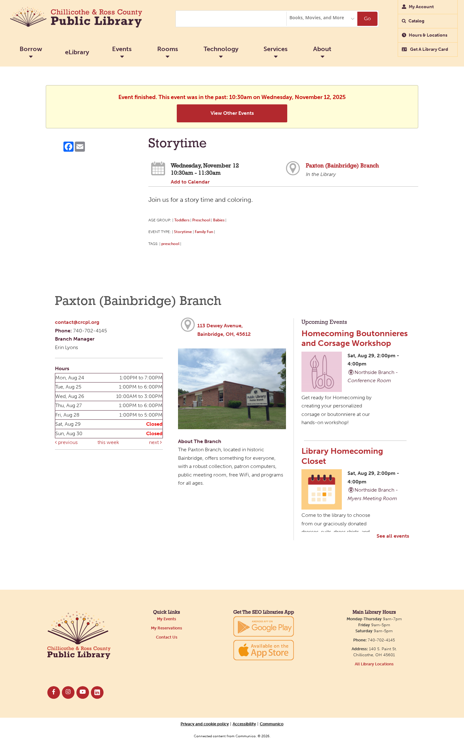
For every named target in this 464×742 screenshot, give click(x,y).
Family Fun (204, 231)
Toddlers (181, 220)
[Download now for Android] (263, 626)
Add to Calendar (190, 182)
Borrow (31, 49)
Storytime (183, 231)
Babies (218, 220)
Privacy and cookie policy (205, 723)
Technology (221, 49)
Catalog (416, 21)
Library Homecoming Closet (342, 456)
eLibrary (77, 52)
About (322, 49)
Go (367, 18)
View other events (232, 113)
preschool (170, 243)
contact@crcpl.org (77, 322)
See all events (393, 536)
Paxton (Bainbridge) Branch (342, 166)
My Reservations (166, 628)
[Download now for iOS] (264, 650)
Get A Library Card (428, 49)
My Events (166, 618)
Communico (271, 723)
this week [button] (108, 442)
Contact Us (166, 637)
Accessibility (244, 723)
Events (122, 49)
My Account (421, 6)
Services (276, 49)
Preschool (201, 220)
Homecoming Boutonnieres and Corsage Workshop (354, 338)
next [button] (154, 442)
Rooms (167, 49)
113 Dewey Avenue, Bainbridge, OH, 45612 (224, 330)
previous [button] (67, 442)
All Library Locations (374, 664)
